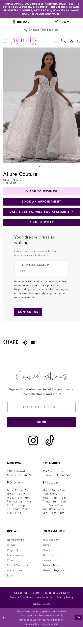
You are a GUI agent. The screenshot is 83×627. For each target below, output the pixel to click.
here (56, 624)
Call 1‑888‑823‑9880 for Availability (41, 212)
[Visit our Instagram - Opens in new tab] (33, 440)
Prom (10, 560)
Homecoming (15, 540)
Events (47, 560)
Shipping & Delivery (57, 593)
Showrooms (50, 555)
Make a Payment (54, 570)
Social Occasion (17, 565)
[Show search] (63, 41)
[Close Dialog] (3, 618)
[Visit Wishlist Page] (55, 41)
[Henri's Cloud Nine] (23, 41)
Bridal (11, 545)
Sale (10, 575)
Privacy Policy (65, 597)
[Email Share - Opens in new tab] (33, 342)
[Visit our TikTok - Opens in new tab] (50, 440)
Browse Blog (51, 565)
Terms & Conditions (21, 597)
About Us (49, 550)
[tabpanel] (41, 105)
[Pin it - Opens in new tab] (25, 342)
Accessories (15, 570)
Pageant (12, 550)
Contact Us (20, 593)
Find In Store (42, 222)
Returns (36, 593)
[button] (5, 41)
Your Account (51, 540)
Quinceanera (15, 555)
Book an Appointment (41, 201)
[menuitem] (21, 22)
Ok (79, 617)
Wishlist (48, 545)
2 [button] (41, 166)
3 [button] (44, 166)
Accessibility (44, 597)
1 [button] (39, 166)
